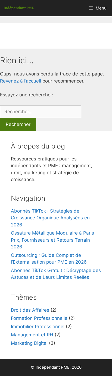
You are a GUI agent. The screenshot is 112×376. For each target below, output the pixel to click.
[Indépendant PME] (19, 8)
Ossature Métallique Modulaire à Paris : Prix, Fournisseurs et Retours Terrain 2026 (54, 239)
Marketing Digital (29, 343)
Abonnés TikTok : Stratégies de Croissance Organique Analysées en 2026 (50, 218)
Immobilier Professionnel (37, 326)
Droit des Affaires (30, 310)
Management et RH (32, 334)
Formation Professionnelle (39, 318)
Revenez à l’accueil (20, 81)
